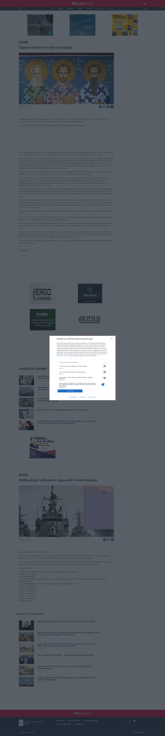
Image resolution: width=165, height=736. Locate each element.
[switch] (104, 366)
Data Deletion (72, 397)
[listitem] (82, 362)
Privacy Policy (92, 397)
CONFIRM (70, 391)
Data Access (82, 397)
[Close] (112, 339)
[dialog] (82, 368)
